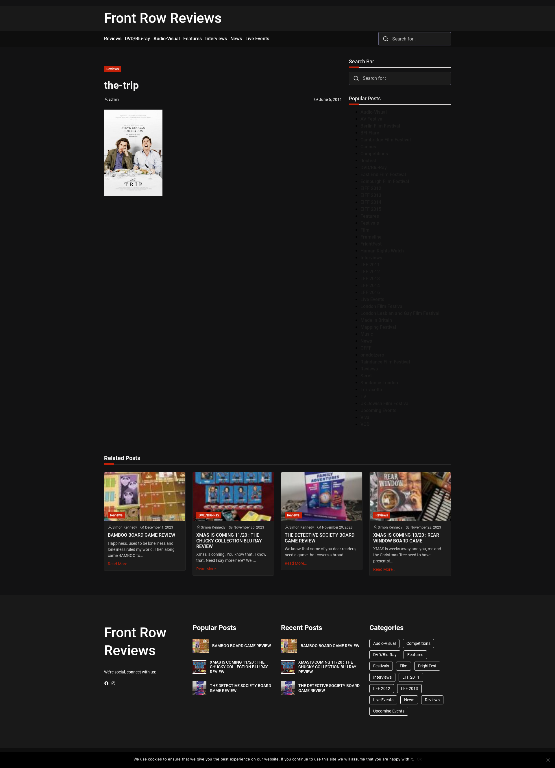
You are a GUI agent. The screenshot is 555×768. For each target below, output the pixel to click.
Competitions (374, 153)
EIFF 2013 (370, 195)
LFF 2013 (370, 278)
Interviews (371, 258)
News (366, 341)
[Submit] (385, 38)
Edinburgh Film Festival (384, 181)
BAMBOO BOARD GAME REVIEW (141, 535)
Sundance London (379, 382)
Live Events (372, 299)
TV (363, 396)
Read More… (119, 564)
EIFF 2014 (370, 202)
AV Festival (372, 119)
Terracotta (371, 389)
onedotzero (372, 355)
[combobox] (414, 38)
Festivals (369, 223)
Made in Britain (376, 320)
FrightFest (371, 244)
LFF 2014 (370, 285)
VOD (364, 424)
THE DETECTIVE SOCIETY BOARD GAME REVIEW (319, 537)
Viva (364, 417)
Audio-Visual (373, 112)
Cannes (368, 146)
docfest (368, 160)
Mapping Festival (378, 327)
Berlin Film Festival (380, 126)
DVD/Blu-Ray (373, 167)
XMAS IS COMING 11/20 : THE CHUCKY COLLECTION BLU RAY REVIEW (229, 540)
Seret (366, 376)
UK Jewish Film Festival (385, 403)
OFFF (365, 348)
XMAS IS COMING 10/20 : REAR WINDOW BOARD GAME (406, 537)
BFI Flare (369, 133)
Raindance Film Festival (385, 362)
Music (366, 334)
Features (369, 216)
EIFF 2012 (370, 188)
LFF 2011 (370, 264)
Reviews (112, 69)
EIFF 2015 (370, 209)
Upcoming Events (378, 410)
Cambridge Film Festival (385, 140)
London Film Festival (382, 306)
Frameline (371, 237)
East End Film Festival (383, 174)
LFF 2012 (370, 271)
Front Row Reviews (163, 18)
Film (364, 230)
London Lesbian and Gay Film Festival (399, 313)
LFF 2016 (370, 292)
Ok (419, 759)
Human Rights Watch (382, 251)
